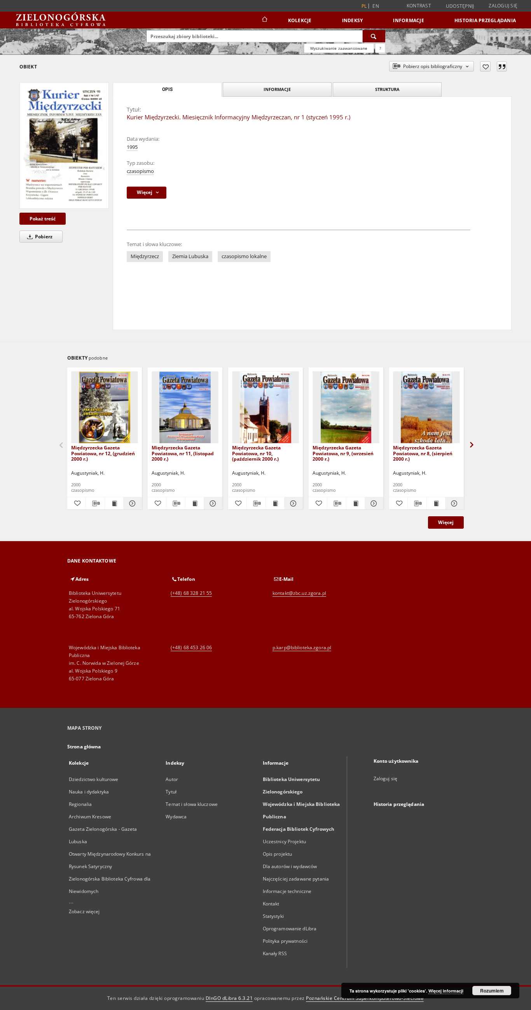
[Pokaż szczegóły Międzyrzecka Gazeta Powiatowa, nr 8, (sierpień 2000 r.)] (453, 503)
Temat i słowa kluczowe (192, 804)
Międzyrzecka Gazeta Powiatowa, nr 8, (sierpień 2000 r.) (422, 453)
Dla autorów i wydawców (290, 866)
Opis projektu (277, 854)
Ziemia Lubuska (190, 256)
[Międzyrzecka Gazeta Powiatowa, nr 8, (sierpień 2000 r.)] (426, 408)
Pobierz (43, 236)
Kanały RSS (275, 953)
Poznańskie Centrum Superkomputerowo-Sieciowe (365, 998)
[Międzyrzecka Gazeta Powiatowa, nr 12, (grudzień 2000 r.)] (105, 408)
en (375, 6)
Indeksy (352, 20)
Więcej (446, 522)
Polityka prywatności (285, 941)
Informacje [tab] (277, 89)
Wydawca (176, 816)
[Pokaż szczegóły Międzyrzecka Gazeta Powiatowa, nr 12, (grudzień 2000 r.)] (131, 503)
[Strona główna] (264, 20)
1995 (132, 147)
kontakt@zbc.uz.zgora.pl (299, 593)
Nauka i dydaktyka (89, 791)
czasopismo (140, 171)
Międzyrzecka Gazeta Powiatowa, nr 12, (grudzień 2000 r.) (103, 453)
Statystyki (273, 916)
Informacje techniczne (287, 891)
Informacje (408, 20)
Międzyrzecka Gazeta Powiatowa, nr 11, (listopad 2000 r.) (183, 453)
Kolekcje (300, 20)
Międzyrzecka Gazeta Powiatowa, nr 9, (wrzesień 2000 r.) (343, 453)
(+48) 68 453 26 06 (191, 647)
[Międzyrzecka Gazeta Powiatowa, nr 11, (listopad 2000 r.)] (185, 408)
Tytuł (171, 791)
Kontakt (271, 903)
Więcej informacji (445, 991)
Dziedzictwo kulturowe (94, 779)
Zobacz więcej (84, 911)
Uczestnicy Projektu (284, 841)
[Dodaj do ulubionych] (485, 66)
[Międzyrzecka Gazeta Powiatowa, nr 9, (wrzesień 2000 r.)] (346, 408)
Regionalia (80, 804)
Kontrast (419, 5)
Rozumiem (492, 990)
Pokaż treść (43, 218)
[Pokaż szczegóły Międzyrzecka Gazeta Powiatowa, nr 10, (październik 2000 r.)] (292, 503)
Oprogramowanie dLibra (290, 928)
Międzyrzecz (145, 256)
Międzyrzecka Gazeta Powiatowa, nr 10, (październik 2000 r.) (256, 453)
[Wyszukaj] (374, 36)
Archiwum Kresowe (90, 816)
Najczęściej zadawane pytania (296, 878)
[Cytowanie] (502, 66)
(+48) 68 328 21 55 (191, 593)
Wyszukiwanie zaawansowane (339, 48)
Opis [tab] (167, 89)
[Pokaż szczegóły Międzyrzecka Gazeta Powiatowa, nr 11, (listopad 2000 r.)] (212, 503)
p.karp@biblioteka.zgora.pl (301, 647)
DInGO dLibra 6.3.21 (229, 998)
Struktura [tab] (387, 89)
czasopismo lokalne (244, 256)
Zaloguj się (503, 5)
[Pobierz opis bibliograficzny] (95, 503)
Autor (172, 779)
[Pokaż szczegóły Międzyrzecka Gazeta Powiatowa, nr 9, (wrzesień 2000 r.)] (373, 503)
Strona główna (84, 746)
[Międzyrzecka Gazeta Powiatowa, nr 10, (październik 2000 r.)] (265, 408)
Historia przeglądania (485, 20)
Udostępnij (460, 6)
